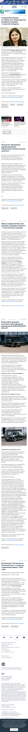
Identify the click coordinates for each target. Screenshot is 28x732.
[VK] (4, 637)
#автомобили (14, 626)
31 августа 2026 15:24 (12, 319)
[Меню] (25, 6)
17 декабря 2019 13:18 (23, 142)
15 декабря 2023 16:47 (22, 15)
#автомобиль (5, 547)
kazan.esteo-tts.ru (18, 467)
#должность (5, 104)
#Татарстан (5, 106)
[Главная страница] (14, 7)
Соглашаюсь (14, 729)
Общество (3, 319)
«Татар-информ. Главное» (12, 97)
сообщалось (8, 588)
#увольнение (5, 208)
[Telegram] (10, 637)
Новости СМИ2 (6, 131)
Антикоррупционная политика (7, 709)
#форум (12, 104)
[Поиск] (2, 7)
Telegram (21, 101)
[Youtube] (24, 637)
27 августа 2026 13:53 (23, 560)
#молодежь (20, 104)
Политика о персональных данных (8, 707)
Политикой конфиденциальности (16, 726)
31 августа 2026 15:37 (23, 221)
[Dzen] (17, 637)
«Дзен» (16, 101)
